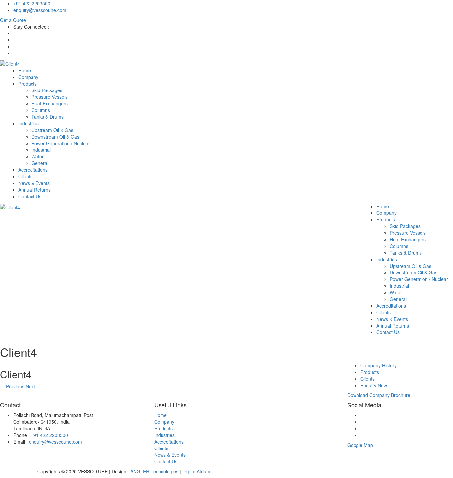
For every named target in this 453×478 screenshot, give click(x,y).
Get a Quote (13, 20)
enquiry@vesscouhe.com (39, 10)
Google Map (360, 445)
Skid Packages (47, 90)
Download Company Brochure (378, 395)
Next (33, 386)
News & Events (34, 183)
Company (28, 77)
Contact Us (29, 196)
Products (27, 83)
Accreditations (33, 169)
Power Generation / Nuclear (61, 143)
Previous (12, 386)
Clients (25, 176)
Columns (41, 110)
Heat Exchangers (50, 103)
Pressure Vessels (50, 96)
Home (24, 70)
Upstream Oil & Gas (52, 130)
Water (38, 156)
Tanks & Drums (48, 116)
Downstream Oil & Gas (55, 136)
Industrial (41, 150)
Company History (378, 365)
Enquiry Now (373, 385)
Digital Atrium (196, 471)
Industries (28, 123)
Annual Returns (34, 189)
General (40, 163)
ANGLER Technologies (154, 471)
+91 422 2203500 (31, 3)
